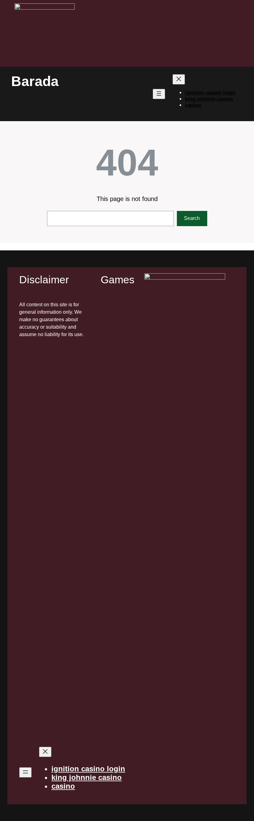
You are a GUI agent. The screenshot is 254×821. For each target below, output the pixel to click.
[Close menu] (179, 79)
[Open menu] (159, 94)
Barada (35, 81)
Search (192, 218)
